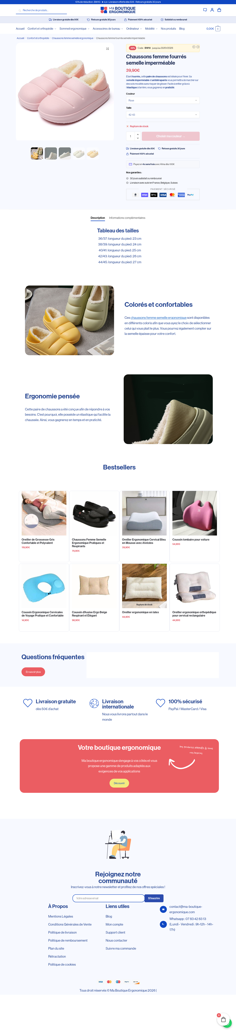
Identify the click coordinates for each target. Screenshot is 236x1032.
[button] (107, 48)
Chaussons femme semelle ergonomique (72, 38)
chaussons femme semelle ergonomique (159, 317)
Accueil (20, 38)
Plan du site (56, 948)
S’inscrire (154, 898)
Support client (205, 10)
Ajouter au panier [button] (44, 557)
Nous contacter (116, 940)
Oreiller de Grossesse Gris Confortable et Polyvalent (38, 541)
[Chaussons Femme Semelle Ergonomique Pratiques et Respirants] (94, 513)
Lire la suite (144, 627)
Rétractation (57, 956)
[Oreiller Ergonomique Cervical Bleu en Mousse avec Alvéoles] (144, 513)
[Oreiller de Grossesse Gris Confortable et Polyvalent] (44, 513)
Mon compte (212, 10)
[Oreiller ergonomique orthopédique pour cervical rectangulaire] (194, 586)
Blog (109, 916)
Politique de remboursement (68, 940)
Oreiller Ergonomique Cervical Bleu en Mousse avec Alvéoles (144, 541)
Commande (219, 10)
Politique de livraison (62, 932)
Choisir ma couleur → (170, 136)
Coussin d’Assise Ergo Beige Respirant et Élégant (89, 614)
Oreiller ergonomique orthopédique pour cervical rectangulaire (194, 614)
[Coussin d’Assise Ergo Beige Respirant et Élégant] (94, 586)
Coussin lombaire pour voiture (190, 539)
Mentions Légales (60, 916)
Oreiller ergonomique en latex (140, 612)
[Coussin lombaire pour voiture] (194, 513)
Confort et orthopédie (38, 38)
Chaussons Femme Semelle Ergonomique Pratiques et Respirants (89, 543)
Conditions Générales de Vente (70, 924)
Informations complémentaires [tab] (127, 218)
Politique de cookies (62, 964)
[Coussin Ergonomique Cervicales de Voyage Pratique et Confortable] (44, 586)
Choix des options (94, 557)
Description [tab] (98, 218)
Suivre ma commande (121, 948)
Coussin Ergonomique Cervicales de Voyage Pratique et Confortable (43, 614)
